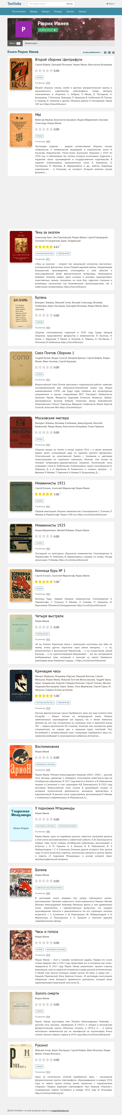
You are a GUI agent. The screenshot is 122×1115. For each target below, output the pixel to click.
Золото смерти (47, 993)
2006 (48, 893)
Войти (111, 4)
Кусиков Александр (82, 302)
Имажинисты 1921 (50, 483)
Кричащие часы (48, 671)
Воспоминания (47, 746)
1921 (48, 379)
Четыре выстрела (49, 616)
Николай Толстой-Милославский (78, 679)
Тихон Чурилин (96, 426)
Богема (41, 869)
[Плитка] (105, 52)
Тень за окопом (47, 232)
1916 (48, 83)
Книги (14, 43)
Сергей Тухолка (94, 683)
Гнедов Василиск (51, 1053)
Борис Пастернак (56, 306)
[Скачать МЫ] (21, 130)
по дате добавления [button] (91, 52)
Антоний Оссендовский (47, 241)
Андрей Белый (42, 358)
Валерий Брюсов (76, 358)
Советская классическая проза (49, 888)
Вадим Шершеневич (88, 120)
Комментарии (31, 43)
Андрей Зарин (103, 679)
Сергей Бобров (42, 64)
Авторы (46, 11)
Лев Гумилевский (62, 237)
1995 (48, 770)
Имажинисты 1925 (50, 525)
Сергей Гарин (100, 686)
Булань (41, 297)
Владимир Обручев (65, 676)
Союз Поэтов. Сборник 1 (54, 352)
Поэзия (39, 77)
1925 (48, 548)
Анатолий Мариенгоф (63, 488)
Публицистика (42, 634)
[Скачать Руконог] (21, 1061)
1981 (48, 831)
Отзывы (58, 11)
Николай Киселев (85, 676)
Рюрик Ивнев (53, 23)
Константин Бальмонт (65, 120)
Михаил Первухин (44, 676)
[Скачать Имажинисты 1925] (21, 538)
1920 (48, 141)
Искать (70, 4)
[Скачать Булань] (21, 312)
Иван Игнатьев (94, 1050)
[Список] (109, 52)
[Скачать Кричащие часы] (21, 685)
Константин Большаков (100, 64)
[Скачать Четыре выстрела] (21, 632)
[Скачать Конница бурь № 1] (21, 585)
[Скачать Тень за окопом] (21, 246)
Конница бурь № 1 (50, 570)
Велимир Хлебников (65, 423)
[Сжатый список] (113, 52)
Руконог (41, 1045)
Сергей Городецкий (97, 237)
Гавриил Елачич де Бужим (59, 690)
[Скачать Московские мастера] (21, 432)
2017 (48, 259)
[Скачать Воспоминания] (21, 761)
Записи (82, 11)
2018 (48, 708)
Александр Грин (43, 237)
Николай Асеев (63, 302)
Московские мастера (52, 418)
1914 (48, 1072)
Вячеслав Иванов (44, 120)
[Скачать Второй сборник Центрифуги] (21, 74)
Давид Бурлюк (84, 423)
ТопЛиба (14, 3)
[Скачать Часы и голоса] (21, 945)
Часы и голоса (46, 931)
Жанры (33, 11)
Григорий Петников (61, 64)
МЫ (38, 114)
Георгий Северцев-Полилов (70, 683)
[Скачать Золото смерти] (21, 1008)
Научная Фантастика (44, 254)
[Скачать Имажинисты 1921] (21, 496)
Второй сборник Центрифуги (58, 59)
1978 (48, 955)
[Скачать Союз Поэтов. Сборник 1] (21, 368)
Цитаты (70, 11)
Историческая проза (67, 826)
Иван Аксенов (50, 361)
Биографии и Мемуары (45, 764)
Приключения (63, 254)
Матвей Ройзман (65, 530)
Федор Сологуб (59, 358)
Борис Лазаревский (71, 241)
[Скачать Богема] (21, 882)
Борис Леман (66, 686)
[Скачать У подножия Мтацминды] (21, 823)
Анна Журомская (83, 686)
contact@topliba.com (60, 1110)
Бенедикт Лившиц (44, 302)
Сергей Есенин (43, 488)
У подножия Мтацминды (55, 808)
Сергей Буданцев (67, 361)
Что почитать (18, 11)
